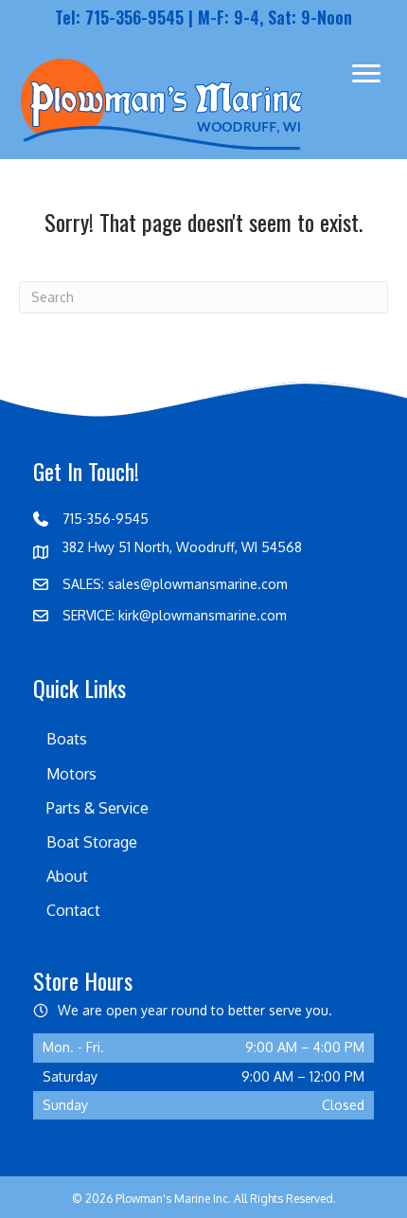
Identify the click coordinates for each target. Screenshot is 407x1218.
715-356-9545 (134, 17)
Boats (66, 738)
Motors (71, 773)
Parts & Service (97, 807)
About (67, 876)
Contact (73, 910)
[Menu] (366, 74)
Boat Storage (91, 842)
